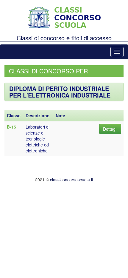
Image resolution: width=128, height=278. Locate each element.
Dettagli (110, 129)
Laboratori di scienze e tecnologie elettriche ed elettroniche (37, 139)
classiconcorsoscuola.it (71, 180)
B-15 (11, 127)
